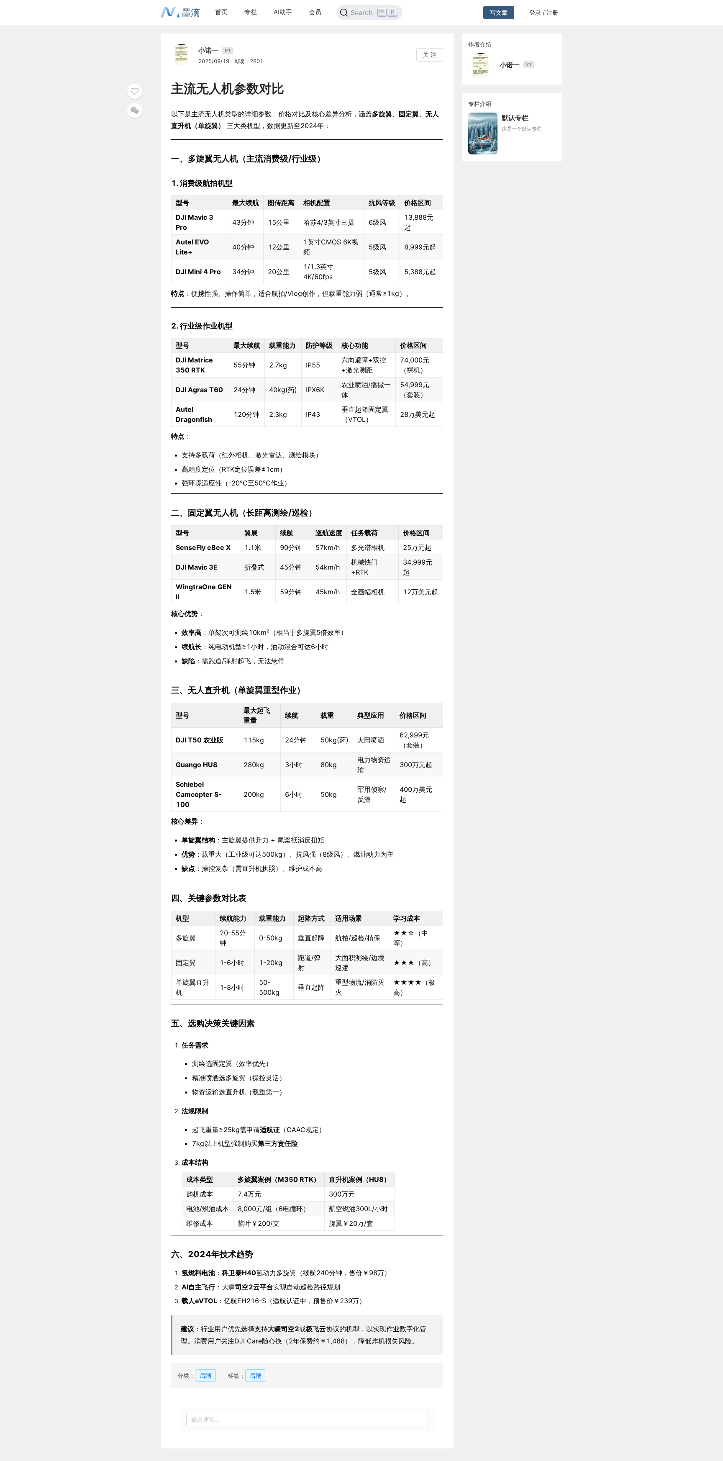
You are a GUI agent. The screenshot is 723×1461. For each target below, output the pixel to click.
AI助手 (283, 12)
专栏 (250, 12)
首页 (221, 12)
